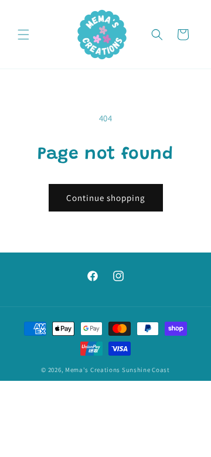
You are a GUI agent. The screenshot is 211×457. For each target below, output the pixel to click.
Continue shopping (105, 197)
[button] (23, 34)
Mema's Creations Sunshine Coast (117, 370)
